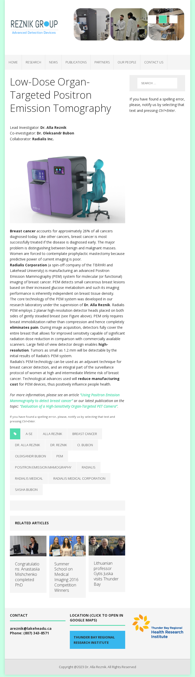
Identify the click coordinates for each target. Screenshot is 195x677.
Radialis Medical (29, 478)
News (53, 62)
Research (33, 62)
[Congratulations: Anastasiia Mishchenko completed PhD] (28, 553)
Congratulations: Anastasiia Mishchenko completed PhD (27, 574)
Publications (76, 62)
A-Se (29, 433)
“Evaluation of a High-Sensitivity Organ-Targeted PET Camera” (68, 406)
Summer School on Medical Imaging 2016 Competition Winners (66, 577)
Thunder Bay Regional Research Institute (94, 640)
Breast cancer (84, 433)
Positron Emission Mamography (43, 467)
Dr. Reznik (58, 445)
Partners (102, 62)
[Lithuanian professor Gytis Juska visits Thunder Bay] (107, 552)
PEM (59, 456)
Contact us (153, 62)
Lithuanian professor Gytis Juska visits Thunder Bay (106, 573)
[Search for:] (157, 83)
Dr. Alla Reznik (27, 445)
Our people (127, 62)
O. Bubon (85, 445)
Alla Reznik (52, 433)
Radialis (88, 467)
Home (13, 62)
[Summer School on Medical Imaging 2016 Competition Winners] (67, 553)
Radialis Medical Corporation (79, 478)
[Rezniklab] (34, 27)
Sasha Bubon (26, 489)
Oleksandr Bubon (30, 456)
